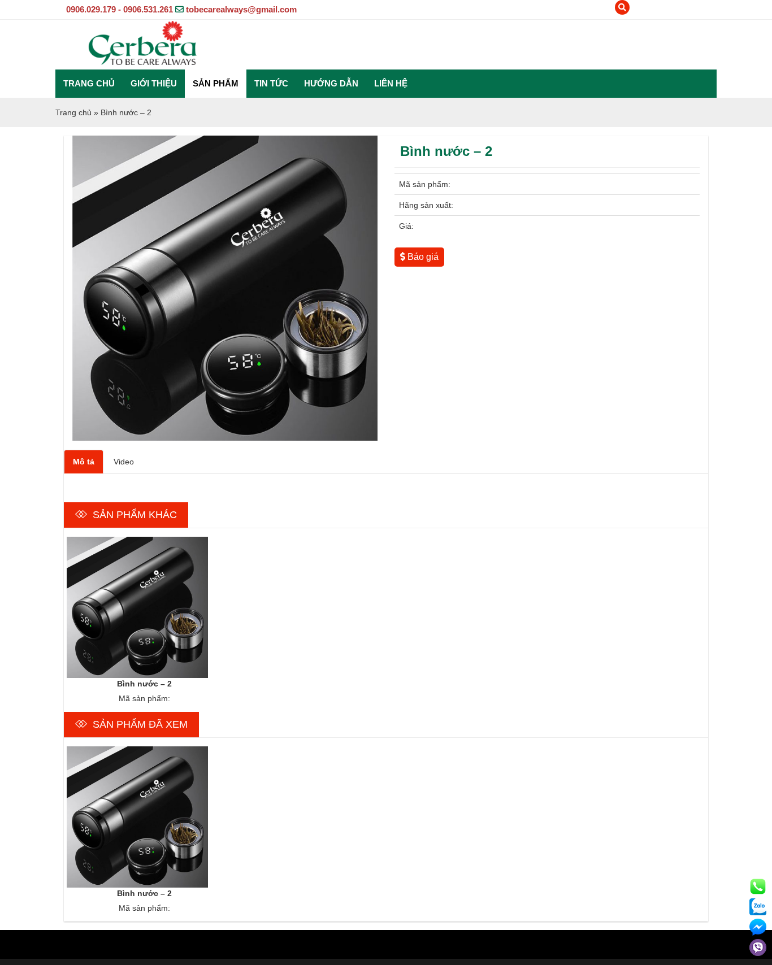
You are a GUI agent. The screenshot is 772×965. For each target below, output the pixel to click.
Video (124, 461)
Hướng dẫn (331, 83)
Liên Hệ (390, 83)
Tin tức (271, 83)
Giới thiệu (154, 83)
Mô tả (83, 461)
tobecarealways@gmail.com (241, 9)
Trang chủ (89, 83)
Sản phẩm (215, 83)
